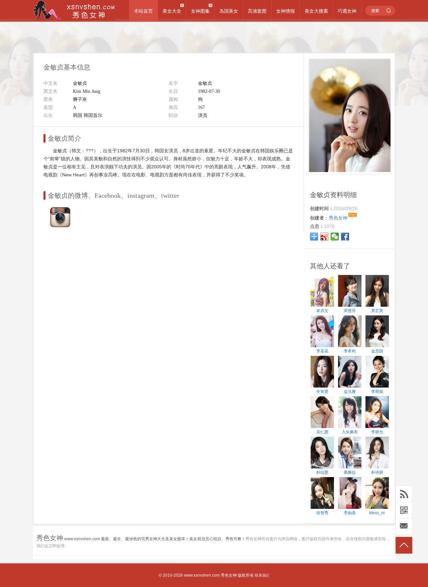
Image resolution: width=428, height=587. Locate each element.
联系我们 (262, 575)
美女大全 (172, 11)
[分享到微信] (335, 237)
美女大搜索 (316, 11)
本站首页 (143, 11)
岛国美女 (228, 11)
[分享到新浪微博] (324, 237)
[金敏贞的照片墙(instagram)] (60, 225)
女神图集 (200, 11)
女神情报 (285, 11)
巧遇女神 (347, 11)
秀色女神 (229, 575)
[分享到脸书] (345, 237)
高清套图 (257, 11)
